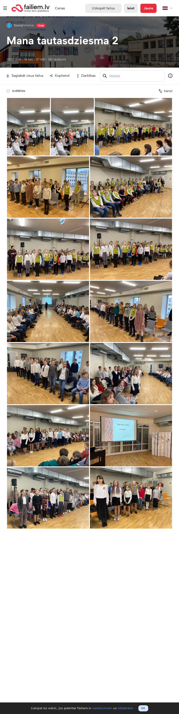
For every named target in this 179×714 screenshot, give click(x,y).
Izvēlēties (18, 91)
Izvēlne (5, 8)
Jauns (148, 8)
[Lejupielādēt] (47, 100)
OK (143, 708)
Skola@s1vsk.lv (24, 25)
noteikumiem (102, 708)
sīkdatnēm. (126, 708)
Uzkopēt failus (103, 8)
